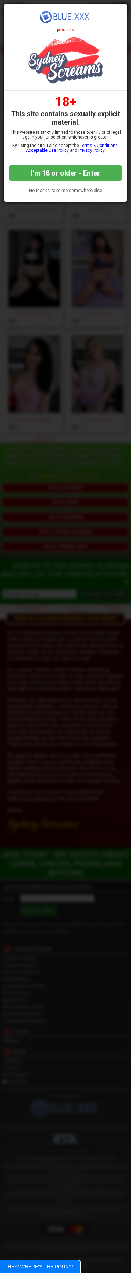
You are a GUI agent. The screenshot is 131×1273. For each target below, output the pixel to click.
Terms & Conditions (99, 145)
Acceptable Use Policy (47, 150)
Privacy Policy (91, 150)
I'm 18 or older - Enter (65, 173)
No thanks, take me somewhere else (65, 190)
